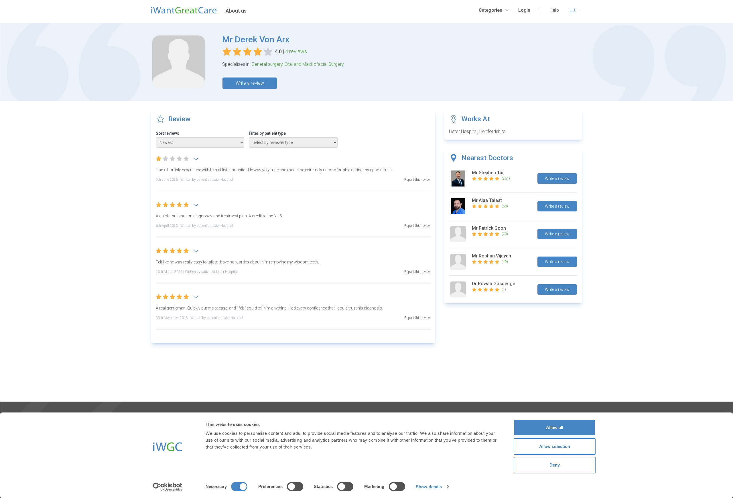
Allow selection (554, 446)
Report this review (417, 180)
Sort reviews (167, 133)
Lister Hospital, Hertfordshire (477, 131)
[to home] (183, 12)
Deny (554, 465)
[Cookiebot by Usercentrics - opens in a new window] (168, 487)
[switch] (295, 486)
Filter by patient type (267, 133)
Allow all (554, 427)
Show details (429, 486)
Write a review (250, 83)
